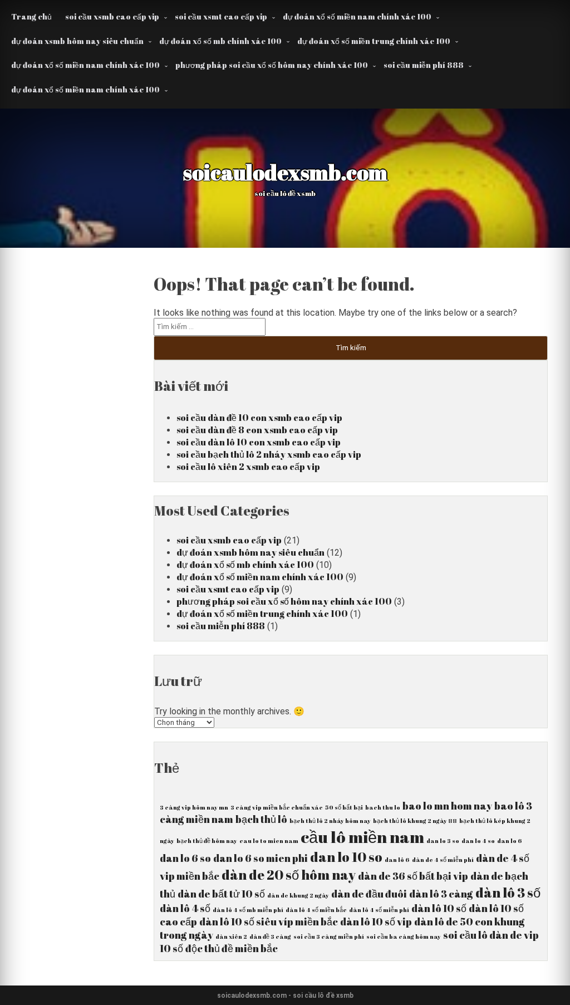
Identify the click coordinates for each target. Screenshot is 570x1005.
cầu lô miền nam (362, 837)
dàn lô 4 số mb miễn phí (248, 910)
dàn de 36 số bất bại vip (413, 876)
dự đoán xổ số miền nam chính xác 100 (357, 16)
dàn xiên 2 (231, 936)
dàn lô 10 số (438, 908)
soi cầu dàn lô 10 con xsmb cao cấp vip (258, 442)
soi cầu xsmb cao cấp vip (112, 16)
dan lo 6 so (185, 858)
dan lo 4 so (478, 841)
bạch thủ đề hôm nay (206, 841)
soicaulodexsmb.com (285, 172)
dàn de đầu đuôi (369, 893)
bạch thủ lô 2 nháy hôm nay (330, 821)
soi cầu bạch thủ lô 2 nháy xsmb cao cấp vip (268, 454)
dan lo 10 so (346, 857)
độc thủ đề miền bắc (231, 948)
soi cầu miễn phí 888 (424, 65)
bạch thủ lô (261, 819)
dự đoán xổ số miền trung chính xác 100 (373, 41)
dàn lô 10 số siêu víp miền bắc (268, 921)
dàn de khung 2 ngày (298, 895)
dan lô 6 (397, 860)
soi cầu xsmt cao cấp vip (221, 16)
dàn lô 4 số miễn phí (379, 910)
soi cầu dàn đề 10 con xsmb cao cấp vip (259, 417)
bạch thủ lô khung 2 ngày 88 (415, 821)
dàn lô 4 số (185, 908)
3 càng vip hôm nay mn (194, 807)
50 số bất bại (344, 807)
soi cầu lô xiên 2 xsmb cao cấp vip (248, 466)
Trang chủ (31, 16)
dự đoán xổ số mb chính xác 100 (220, 41)
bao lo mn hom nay (447, 805)
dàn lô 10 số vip (376, 921)
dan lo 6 (509, 841)
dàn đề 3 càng (270, 936)
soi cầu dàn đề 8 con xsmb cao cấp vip (257, 430)
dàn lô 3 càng (441, 893)
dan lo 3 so (442, 841)
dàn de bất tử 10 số (221, 893)
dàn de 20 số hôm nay (289, 875)
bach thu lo (382, 807)
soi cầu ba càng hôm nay (403, 936)
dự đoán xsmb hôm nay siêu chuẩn (77, 41)
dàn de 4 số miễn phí (443, 860)
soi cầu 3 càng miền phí (328, 936)
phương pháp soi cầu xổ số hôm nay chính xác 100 (271, 65)
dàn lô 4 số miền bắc (316, 910)
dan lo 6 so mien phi (260, 858)
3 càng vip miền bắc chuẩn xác (276, 807)
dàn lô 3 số (507, 892)
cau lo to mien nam (268, 841)
